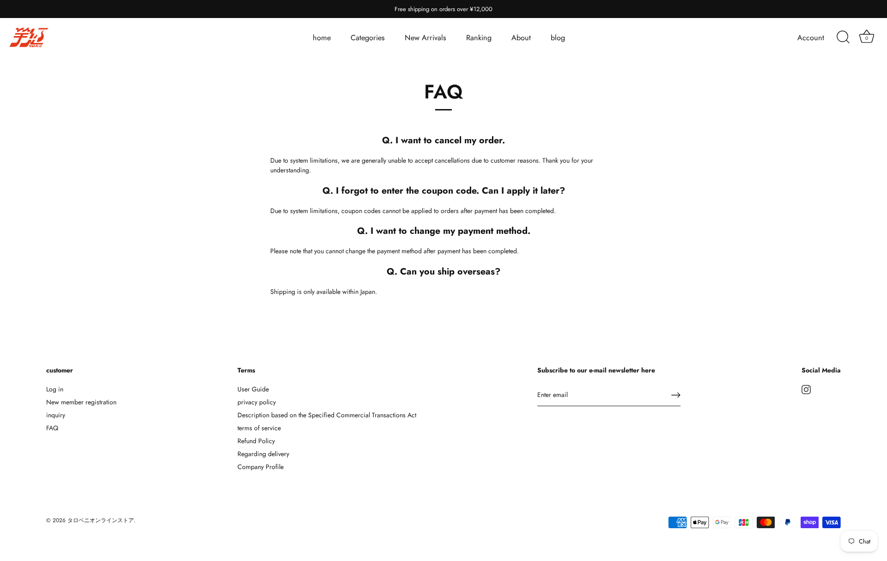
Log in (54, 389)
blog (558, 37)
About (521, 37)
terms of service (259, 428)
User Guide (253, 389)
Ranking (479, 37)
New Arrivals (425, 37)
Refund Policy (256, 440)
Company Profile (260, 466)
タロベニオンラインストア (100, 520)
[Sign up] (675, 395)
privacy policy (256, 402)
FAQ (52, 428)
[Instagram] (806, 389)
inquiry (55, 415)
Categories (368, 37)
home (322, 37)
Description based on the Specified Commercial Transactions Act (326, 415)
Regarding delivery (263, 453)
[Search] (843, 37)
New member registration (81, 402)
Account (810, 38)
